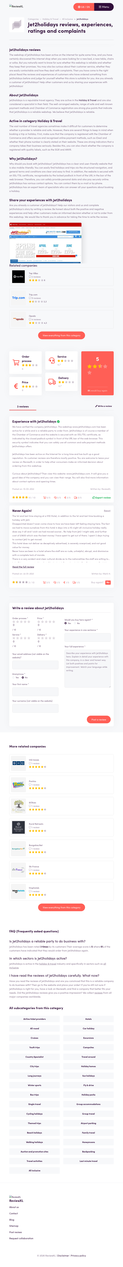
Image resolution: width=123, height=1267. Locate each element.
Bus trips (34, 1094)
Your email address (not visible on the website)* (30, 655)
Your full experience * (74, 646)
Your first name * (20, 684)
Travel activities (34, 1160)
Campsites (88, 1047)
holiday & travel (47, 963)
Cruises (34, 1037)
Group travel (88, 1113)
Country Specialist (35, 1056)
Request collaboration (21, 1238)
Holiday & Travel (50, 18)
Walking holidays (34, 1142)
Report (107, 510)
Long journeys (34, 1075)
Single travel (34, 1104)
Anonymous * (18, 673)
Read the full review (23, 566)
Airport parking (88, 1123)
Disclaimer (63, 1255)
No (26, 677)
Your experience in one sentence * (81, 629)
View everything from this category (61, 335)
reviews (98, 992)
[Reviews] (16, 7)
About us (14, 1207)
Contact (13, 1213)
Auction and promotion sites (34, 1151)
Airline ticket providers (34, 1018)
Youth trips (34, 1047)
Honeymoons (88, 1142)
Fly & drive (88, 1085)
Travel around (88, 1056)
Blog (11, 1219)
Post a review (99, 719)
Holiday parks (88, 1094)
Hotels (88, 1018)
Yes (17, 677)
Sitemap (13, 1225)
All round (34, 1028)
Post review (15, 1232)
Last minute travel (89, 1160)
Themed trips (34, 1123)
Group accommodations (88, 1104)
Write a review (104, 405)
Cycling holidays (34, 1113)
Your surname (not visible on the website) (32, 700)
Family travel (88, 1132)
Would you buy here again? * (78, 619)
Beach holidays (34, 1132)
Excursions (88, 1037)
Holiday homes (88, 1066)
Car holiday (88, 1028)
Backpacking (88, 1151)
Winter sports (34, 1085)
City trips (34, 1066)
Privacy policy (78, 1255)
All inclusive (67, 18)
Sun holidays (88, 1075)
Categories (33, 18)
